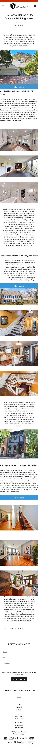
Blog (19, 714)
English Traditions (21, 732)
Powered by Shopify (19, 734)
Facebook (20, 723)
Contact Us (19, 707)
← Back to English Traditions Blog (19, 690)
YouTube (20, 728)
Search (19, 705)
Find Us (19, 710)
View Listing (19, 87)
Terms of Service (19, 716)
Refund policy (19, 719)
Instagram (20, 725)
